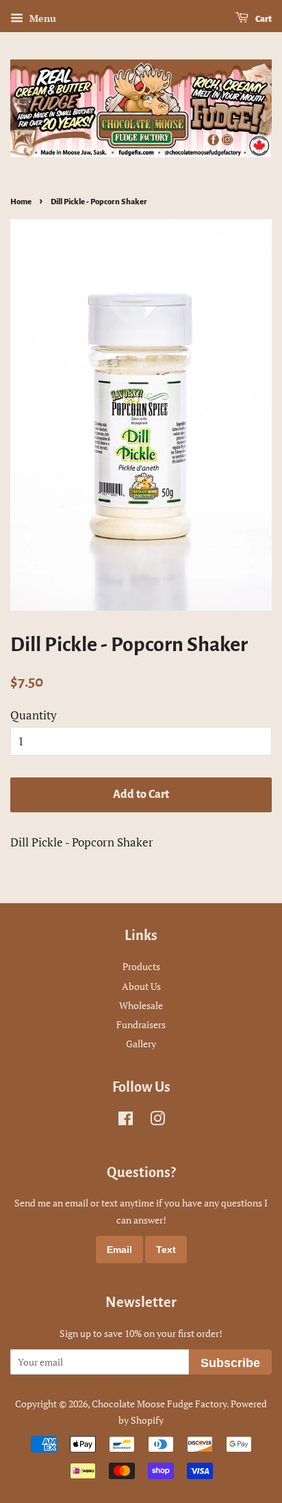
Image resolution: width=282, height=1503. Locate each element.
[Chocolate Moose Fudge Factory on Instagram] (157, 1120)
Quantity (33, 715)
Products (141, 966)
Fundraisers (141, 1024)
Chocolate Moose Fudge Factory (159, 1403)
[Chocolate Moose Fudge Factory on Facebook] (125, 1120)
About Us (141, 986)
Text (166, 1249)
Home (20, 201)
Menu (41, 18)
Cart (263, 19)
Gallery (141, 1043)
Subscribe (230, 1363)
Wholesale (141, 1005)
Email (119, 1249)
